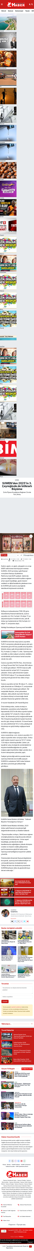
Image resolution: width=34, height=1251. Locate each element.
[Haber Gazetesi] (16, 4)
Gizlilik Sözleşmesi (26, 1164)
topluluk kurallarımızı (16, 1007)
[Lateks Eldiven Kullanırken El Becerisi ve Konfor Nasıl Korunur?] (8, 969)
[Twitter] (18, 921)
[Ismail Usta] (5, 913)
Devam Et (13, 918)
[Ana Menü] (2, 4)
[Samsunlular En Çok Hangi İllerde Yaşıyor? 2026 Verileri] (25, 969)
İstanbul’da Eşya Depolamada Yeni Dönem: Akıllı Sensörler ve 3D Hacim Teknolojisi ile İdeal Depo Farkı (25, 958)
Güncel (3, 11)
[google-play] (21, 1225)
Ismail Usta (5, 559)
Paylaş (5, 555)
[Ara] (32, 4)
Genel (17, 480)
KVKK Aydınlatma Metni (22, 1166)
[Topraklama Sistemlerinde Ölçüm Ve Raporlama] (8, 935)
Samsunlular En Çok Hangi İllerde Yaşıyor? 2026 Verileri (24, 976)
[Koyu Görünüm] (30, 4)
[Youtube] (27, 921)
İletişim (9, 1164)
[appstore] (12, 1225)
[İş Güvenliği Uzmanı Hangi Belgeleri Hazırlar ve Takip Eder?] (25, 935)
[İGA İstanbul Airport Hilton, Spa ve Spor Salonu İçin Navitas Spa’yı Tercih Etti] (8, 950)
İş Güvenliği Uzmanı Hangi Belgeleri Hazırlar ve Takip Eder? (25, 942)
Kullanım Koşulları (10, 1166)
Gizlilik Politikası (16, 1164)
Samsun (10, 11)
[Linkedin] (24, 921)
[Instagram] (21, 921)
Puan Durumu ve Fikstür (26, 1210)
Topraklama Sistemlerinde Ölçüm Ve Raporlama (8, 942)
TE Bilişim (21, 1236)
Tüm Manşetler (7, 1216)
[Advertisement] (17, 515)
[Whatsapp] (24, 1161)
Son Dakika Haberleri (25, 1216)
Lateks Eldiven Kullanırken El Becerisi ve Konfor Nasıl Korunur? (8, 976)
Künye (4, 1164)
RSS (4, 1231)
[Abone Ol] (28, 555)
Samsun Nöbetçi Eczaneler (6, 1205)
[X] (12, 1161)
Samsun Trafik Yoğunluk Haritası (8, 1211)
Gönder (5, 1001)
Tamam (30, 1242)
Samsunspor (19, 11)
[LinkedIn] (18, 1161)
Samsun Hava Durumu (25, 1204)
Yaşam (27, 11)
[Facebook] (15, 921)
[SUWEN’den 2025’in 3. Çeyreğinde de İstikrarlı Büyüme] (17, 543)
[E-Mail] (12, 921)
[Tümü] (32, 1024)
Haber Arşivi (6, 1220)
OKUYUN (24, 1242)
